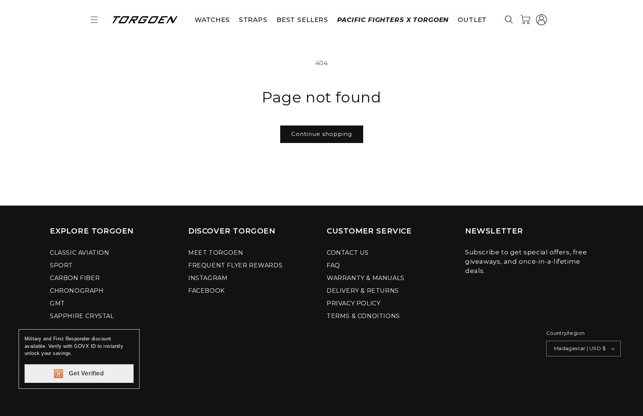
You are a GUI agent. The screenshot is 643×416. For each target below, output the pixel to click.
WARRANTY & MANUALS (365, 278)
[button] (94, 20)
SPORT (61, 265)
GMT (57, 303)
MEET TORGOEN (215, 252)
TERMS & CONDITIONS (363, 316)
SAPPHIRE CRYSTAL (82, 316)
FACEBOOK (206, 290)
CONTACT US (348, 252)
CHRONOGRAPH (77, 290)
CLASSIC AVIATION (79, 252)
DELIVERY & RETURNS (363, 290)
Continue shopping (321, 133)
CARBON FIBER (75, 278)
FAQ (333, 265)
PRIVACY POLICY (353, 303)
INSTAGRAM (207, 278)
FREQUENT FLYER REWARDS (235, 265)
